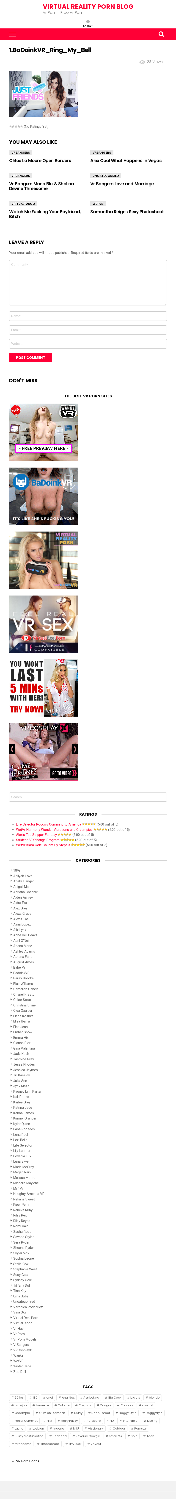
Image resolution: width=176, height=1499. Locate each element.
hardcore (94, 1421)
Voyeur (96, 1444)
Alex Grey (20, 908)
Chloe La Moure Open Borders (40, 161)
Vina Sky (19, 1312)
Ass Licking (91, 1397)
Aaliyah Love (22, 876)
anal (49, 1397)
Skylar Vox (21, 1253)
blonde (154, 1397)
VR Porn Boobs (27, 1461)
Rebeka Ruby (23, 1210)
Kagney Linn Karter (27, 1091)
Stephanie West (25, 1269)
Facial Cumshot (26, 1421)
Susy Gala (20, 1275)
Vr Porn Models (25, 1339)
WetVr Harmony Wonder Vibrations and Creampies (54, 830)
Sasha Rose (22, 1232)
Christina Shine (24, 1005)
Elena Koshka (23, 1016)
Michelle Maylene (26, 1183)
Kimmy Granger (24, 1118)
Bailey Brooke (23, 978)
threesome (23, 1444)
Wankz (18, 1355)
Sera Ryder (21, 1242)
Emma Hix (20, 1038)
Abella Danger (23, 881)
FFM (49, 1421)
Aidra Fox (20, 903)
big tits (135, 1397)
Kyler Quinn (21, 1124)
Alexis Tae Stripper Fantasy (36, 835)
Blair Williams (23, 984)
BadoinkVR (21, 973)
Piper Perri (21, 1205)
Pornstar (140, 1428)
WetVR (98, 204)
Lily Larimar (21, 1151)
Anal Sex (68, 1397)
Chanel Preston (24, 994)
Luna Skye (21, 1161)
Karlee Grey (21, 1102)
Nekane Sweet (24, 1199)
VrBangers (20, 152)
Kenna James (23, 1113)
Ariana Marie (22, 946)
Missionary (96, 1428)
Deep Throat (100, 1413)
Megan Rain (22, 1172)
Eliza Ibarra (21, 1021)
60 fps (19, 1397)
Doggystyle (154, 1413)
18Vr (16, 870)
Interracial (130, 1421)
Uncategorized (106, 176)
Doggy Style (128, 1413)
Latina (19, 1428)
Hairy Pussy (69, 1421)
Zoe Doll (19, 1372)
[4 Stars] (18, 126)
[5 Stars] (21, 126)
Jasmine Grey (23, 1059)
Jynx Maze (21, 1086)
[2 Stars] (13, 126)
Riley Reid (20, 1215)
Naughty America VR (28, 1194)
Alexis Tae (21, 919)
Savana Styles (23, 1237)
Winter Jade (22, 1366)
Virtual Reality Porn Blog (88, 6)
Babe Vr (19, 967)
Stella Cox (20, 1264)
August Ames (23, 962)
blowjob (21, 1405)
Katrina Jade (22, 1108)
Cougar (105, 1405)
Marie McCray (23, 1167)
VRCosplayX (22, 1350)
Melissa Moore (24, 1178)
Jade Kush (21, 1054)
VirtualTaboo (23, 204)
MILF (76, 1428)
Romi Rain (20, 1226)
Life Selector (23, 1145)
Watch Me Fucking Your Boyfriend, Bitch (45, 214)
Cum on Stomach (52, 1413)
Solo (134, 1436)
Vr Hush (19, 1329)
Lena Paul (20, 1135)
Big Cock (114, 1397)
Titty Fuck (75, 1444)
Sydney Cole (22, 1280)
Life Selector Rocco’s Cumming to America (48, 824)
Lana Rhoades (24, 1129)
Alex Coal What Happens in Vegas (126, 161)
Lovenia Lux (22, 1156)
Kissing (152, 1421)
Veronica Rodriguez (28, 1307)
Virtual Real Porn (25, 1318)
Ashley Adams (24, 951)
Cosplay (85, 1405)
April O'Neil (21, 941)
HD (112, 1421)
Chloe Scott (22, 1000)
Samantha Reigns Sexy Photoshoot (127, 212)
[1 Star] (10, 126)
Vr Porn (19, 1334)
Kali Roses (21, 1097)
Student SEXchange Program (38, 840)
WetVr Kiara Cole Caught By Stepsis (43, 845)
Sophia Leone (23, 1258)
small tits (115, 1436)
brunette (42, 1405)
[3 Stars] (16, 126)
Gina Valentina (24, 1048)
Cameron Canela (25, 989)
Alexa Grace (22, 914)
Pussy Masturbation (29, 1436)
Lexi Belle (20, 1140)
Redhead (60, 1436)
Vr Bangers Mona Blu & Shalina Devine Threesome (41, 186)
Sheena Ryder (23, 1248)
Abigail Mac (21, 887)
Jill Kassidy (21, 1075)
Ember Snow (22, 1032)
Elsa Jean (20, 1027)
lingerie (58, 1428)
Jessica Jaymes (25, 1070)
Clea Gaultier (22, 1011)
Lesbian (38, 1428)
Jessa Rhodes (24, 1064)
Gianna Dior (21, 1043)
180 (35, 1397)
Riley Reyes (21, 1221)
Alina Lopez (22, 924)
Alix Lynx (19, 930)
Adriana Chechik (25, 892)
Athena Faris (22, 957)
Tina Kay (19, 1291)
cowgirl (147, 1405)
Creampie (22, 1413)
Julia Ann (20, 1081)
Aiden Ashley (23, 897)
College (64, 1405)
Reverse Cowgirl (88, 1436)
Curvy (78, 1413)
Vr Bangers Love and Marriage (122, 184)
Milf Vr (18, 1188)
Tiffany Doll (21, 1285)
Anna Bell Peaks (25, 935)
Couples (127, 1405)
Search (161, 34)
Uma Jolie (20, 1296)
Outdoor (119, 1428)
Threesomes (50, 1444)
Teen (150, 1436)
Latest (88, 25)
